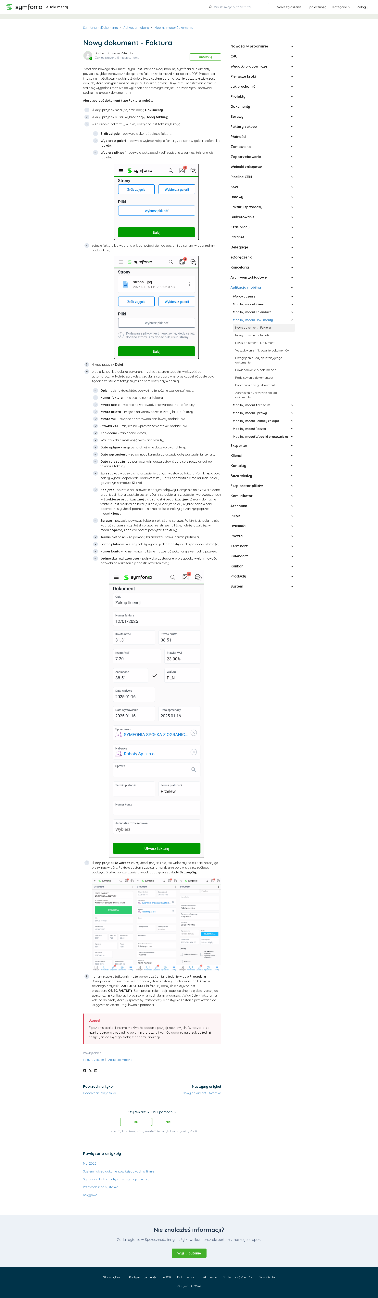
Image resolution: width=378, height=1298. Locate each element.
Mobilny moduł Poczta (249, 429)
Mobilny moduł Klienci (249, 304)
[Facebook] (84, 1071)
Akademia (210, 1277)
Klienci (236, 455)
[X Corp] (90, 1071)
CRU (234, 56)
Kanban (237, 566)
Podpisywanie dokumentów (254, 377)
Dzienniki (238, 526)
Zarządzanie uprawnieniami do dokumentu (256, 395)
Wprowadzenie (244, 296)
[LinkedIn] (95, 1071)
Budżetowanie (243, 217)
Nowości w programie (249, 46)
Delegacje (239, 247)
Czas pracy (240, 227)
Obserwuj (205, 57)
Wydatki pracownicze (249, 66)
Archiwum (239, 506)
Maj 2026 (89, 1163)
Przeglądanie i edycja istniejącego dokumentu (258, 360)
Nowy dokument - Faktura (253, 327)
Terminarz (239, 546)
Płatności (238, 136)
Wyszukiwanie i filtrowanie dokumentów (262, 350)
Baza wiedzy (241, 475)
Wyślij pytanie (189, 1253)
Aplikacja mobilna (136, 28)
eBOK (167, 1277)
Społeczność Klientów (238, 1277)
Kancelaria (240, 267)
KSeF (235, 187)
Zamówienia (241, 146)
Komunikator (242, 496)
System (237, 586)
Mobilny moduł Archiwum (251, 405)
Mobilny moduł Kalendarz (252, 312)
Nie (168, 1122)
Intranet (237, 237)
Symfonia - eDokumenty (100, 28)
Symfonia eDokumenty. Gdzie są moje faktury (116, 1179)
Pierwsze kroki (243, 76)
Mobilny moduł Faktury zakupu (256, 421)
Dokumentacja (187, 1277)
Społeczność (317, 7)
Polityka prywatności (143, 1277)
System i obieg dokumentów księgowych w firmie (118, 1171)
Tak (136, 1122)
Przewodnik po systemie (100, 1187)
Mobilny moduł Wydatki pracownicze (260, 437)
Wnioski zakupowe (246, 167)
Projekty (238, 96)
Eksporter (239, 445)
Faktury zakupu (93, 1060)
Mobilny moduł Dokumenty (174, 28)
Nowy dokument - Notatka (202, 1093)
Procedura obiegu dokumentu (255, 385)
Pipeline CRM (241, 177)
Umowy (237, 197)
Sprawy (237, 116)
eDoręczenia (241, 257)
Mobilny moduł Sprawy (250, 413)
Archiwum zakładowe (249, 277)
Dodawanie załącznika (99, 1093)
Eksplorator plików (247, 485)
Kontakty (238, 465)
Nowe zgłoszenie (289, 7)
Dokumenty (240, 106)
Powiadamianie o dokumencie (255, 370)
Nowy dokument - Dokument (254, 343)
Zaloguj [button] (363, 7)
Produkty (238, 576)
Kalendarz (239, 556)
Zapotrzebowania (246, 156)
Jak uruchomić (243, 86)
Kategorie (340, 7)
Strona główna (113, 1277)
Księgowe (90, 1195)
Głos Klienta (266, 1277)
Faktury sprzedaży (246, 207)
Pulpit (235, 516)
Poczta (237, 536)
